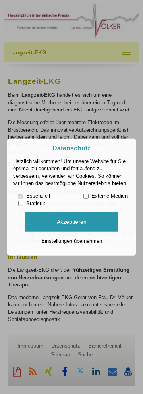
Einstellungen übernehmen (71, 241)
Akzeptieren (72, 222)
